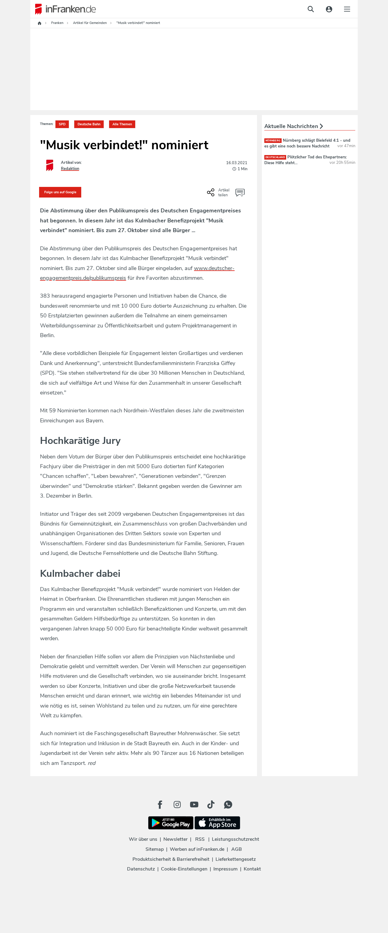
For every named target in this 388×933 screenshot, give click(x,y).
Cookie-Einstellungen (184, 869)
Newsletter (175, 839)
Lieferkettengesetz (236, 859)
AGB (236, 849)
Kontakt (252, 869)
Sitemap (155, 849)
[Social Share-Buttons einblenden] (219, 194)
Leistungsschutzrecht (235, 839)
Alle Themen (122, 124)
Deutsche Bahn (89, 124)
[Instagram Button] (177, 804)
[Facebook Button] (160, 804)
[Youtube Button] (194, 804)
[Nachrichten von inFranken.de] (63, 9)
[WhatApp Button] (228, 804)
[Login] (329, 9)
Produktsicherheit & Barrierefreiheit (170, 859)
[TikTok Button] (211, 804)
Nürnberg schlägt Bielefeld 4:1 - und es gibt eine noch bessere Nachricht (307, 143)
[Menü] (347, 9)
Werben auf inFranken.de (197, 849)
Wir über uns (143, 839)
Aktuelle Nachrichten (292, 126)
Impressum (225, 869)
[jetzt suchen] (311, 9)
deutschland (275, 157)
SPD (62, 124)
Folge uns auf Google (60, 192)
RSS (200, 839)
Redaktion (70, 168)
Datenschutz (141, 869)
